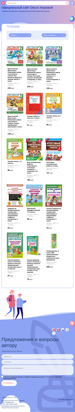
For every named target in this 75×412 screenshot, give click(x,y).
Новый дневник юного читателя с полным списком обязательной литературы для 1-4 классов (15, 264)
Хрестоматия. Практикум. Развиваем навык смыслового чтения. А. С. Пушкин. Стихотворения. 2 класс (53, 75)
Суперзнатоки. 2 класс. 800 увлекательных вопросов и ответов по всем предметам (52, 255)
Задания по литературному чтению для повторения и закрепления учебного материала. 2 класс (14, 215)
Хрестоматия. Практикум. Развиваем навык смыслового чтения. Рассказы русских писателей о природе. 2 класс (34, 74)
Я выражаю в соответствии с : (32, 377)
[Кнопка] (72, 3)
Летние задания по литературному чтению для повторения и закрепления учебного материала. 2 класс (53, 215)
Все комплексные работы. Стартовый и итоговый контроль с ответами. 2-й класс (34, 167)
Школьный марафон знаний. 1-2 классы (33, 210)
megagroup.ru (70, 399)
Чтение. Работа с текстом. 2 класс (33, 117)
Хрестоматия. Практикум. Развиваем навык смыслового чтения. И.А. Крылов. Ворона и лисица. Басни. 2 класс (15, 75)
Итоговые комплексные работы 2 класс (52, 164)
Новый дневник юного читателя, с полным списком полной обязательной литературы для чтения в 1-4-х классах (34, 266)
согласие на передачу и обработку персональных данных (27, 377)
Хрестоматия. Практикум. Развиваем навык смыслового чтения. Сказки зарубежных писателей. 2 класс (15, 121)
